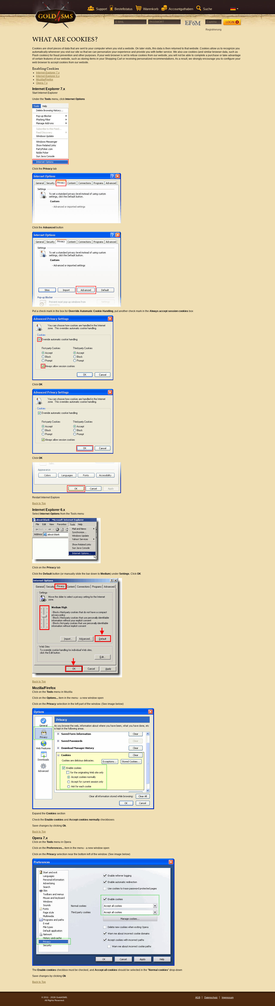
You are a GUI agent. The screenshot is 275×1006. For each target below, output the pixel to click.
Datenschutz (211, 997)
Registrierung (214, 29)
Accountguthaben (181, 9)
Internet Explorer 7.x (48, 72)
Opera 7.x (41, 82)
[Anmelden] (232, 22)
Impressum (228, 997)
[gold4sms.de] (55, 15)
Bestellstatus (124, 9)
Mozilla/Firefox (44, 79)
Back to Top (39, 503)
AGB (197, 997)
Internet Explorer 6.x (48, 76)
